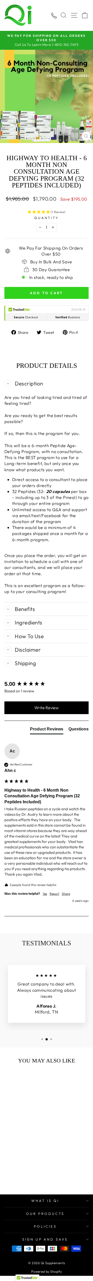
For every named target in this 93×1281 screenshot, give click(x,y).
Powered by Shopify (46, 1271)
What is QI (45, 1201)
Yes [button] (45, 894)
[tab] (46, 730)
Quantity (46, 218)
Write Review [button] (46, 707)
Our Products (45, 1214)
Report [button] (54, 894)
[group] (46, 684)
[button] (46, 212)
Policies (45, 1226)
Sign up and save (45, 1239)
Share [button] (66, 894)
